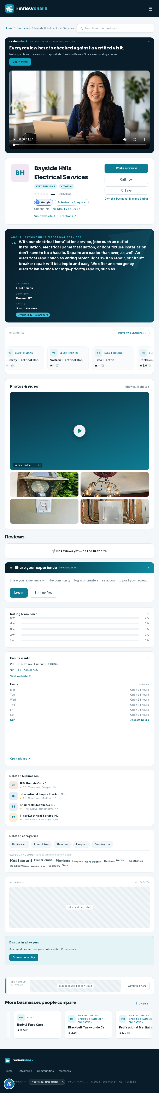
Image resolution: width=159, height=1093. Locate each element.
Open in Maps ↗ (20, 758)
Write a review (126, 168)
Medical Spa (38, 865)
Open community (24, 957)
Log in (18, 592)
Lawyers (81, 844)
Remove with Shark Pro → (131, 332)
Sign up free (43, 592)
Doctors (109, 861)
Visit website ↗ (45, 216)
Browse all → (144, 1003)
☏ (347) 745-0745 (66, 209)
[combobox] (117, 28)
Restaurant (19, 844)
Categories (25, 1071)
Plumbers (63, 844)
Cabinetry (53, 866)
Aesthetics (135, 860)
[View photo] (44, 484)
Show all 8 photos (137, 386)
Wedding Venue (19, 865)
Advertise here (137, 985)
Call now (126, 179)
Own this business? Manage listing (126, 198)
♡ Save (126, 190)
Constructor (102, 844)
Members (65, 1071)
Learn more (20, 61)
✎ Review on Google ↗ (72, 202)
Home (8, 28)
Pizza (66, 866)
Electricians (23, 28)
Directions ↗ (67, 216)
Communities (45, 1071)
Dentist (122, 861)
